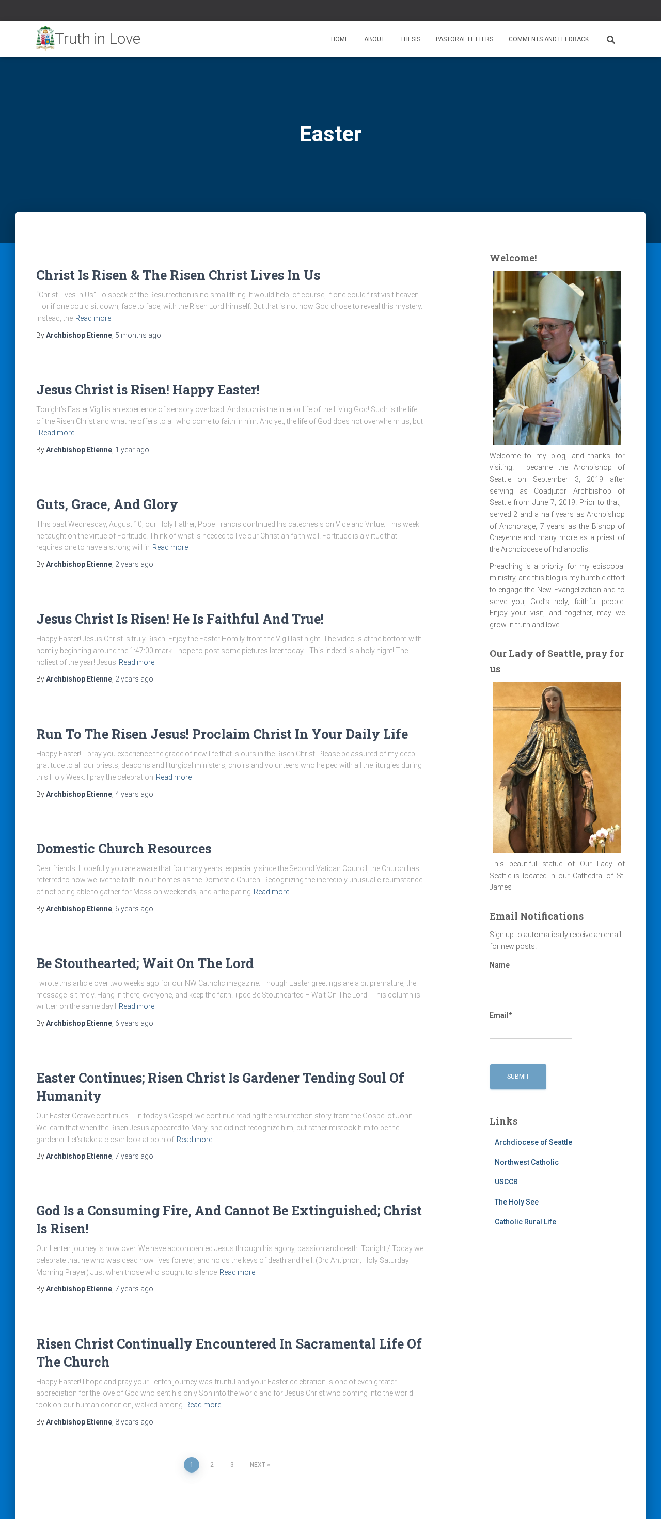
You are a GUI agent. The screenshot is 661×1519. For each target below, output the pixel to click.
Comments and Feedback (549, 39)
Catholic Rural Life (525, 1221)
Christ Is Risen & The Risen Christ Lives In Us (178, 274)
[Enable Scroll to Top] (640, 1498)
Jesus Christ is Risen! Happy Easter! (148, 389)
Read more (93, 318)
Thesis (410, 39)
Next (257, 1464)
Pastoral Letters (464, 39)
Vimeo (622, 11)
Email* (501, 1015)
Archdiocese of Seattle (533, 1142)
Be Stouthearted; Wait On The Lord (145, 963)
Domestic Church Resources (123, 848)
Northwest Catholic (527, 1162)
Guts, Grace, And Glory (107, 504)
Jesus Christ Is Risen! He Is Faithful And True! (180, 618)
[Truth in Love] (88, 39)
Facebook (596, 11)
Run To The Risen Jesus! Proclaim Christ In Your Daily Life (222, 733)
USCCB (506, 1182)
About (374, 39)
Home (340, 39)
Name (500, 965)
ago (138, 335)
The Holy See (517, 1202)
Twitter (609, 11)
